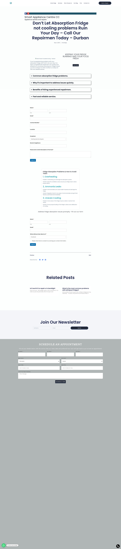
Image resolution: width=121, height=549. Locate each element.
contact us (86, 3)
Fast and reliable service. (44, 96)
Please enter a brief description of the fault (42, 149)
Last (50, 112)
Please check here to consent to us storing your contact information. (49, 241)
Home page (53, 3)
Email (32, 116)
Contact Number (35, 122)
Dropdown (33, 136)
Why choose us (68, 3)
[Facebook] (26, 14)
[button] (60, 76)
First (31, 112)
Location (32, 129)
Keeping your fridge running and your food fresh (76, 56)
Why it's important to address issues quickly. (53, 83)
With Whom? (63, 358)
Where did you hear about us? (38, 234)
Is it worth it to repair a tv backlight (42, 288)
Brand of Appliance (35, 143)
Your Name (20, 351)
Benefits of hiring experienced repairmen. (52, 89)
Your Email (78, 351)
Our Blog (76, 3)
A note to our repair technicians (24, 371)
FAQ (81, 3)
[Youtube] (28, 14)
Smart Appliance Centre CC (42, 17)
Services (60, 3)
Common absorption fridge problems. (50, 76)
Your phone (49, 351)
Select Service (21, 358)
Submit (33, 160)
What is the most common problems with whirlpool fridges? (75, 289)
